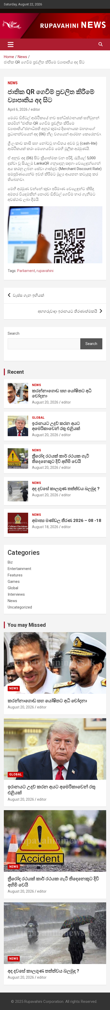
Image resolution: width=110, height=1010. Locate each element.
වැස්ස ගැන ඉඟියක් (28, 295)
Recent (15, 372)
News (13, 83)
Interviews (16, 594)
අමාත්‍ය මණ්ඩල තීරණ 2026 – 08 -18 (66, 520)
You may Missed (26, 625)
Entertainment (19, 568)
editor (35, 109)
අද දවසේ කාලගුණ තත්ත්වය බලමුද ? (66, 488)
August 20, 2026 (45, 402)
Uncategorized (20, 607)
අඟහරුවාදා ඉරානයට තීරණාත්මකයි (67, 311)
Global (38, 417)
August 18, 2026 (45, 527)
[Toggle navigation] (10, 44)
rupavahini (45, 271)
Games (14, 581)
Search (13, 333)
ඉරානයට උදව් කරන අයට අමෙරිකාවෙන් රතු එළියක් (56, 426)
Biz (10, 562)
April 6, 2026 (18, 109)
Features (15, 575)
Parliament (26, 271)
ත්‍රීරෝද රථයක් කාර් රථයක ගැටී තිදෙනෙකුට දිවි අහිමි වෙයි (60, 458)
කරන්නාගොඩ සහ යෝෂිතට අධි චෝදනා (47, 700)
